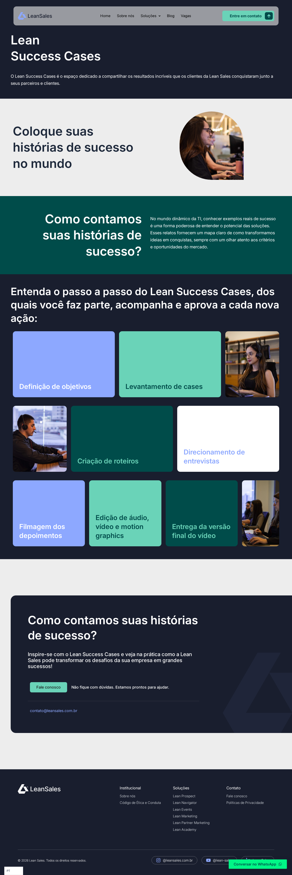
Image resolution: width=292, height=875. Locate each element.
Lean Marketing (185, 816)
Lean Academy (184, 829)
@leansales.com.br (178, 860)
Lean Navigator (185, 802)
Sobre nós (125, 16)
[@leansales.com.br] (158, 860)
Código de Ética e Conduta (140, 802)
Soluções (148, 16)
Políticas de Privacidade (245, 802)
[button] (150, 16)
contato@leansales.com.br (53, 710)
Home (105, 16)
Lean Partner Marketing (191, 823)
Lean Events (182, 809)
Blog (170, 16)
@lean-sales (223, 860)
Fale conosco (236, 796)
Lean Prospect (184, 796)
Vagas (186, 16)
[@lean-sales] (208, 860)
